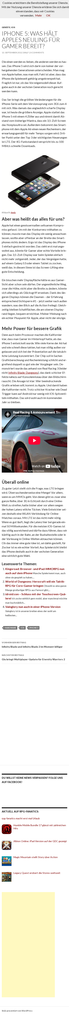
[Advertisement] (28, 944)
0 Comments (37, 52)
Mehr (38, 15)
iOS (13, 27)
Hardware (10, 628)
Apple (13, 212)
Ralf (26, 52)
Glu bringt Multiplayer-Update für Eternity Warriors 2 (33, 657)
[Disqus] (34, 716)
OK (48, 15)
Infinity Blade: (17, 372)
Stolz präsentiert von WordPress (17, 1010)
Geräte (6, 27)
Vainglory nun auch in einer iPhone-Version (33, 606)
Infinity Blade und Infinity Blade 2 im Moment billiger (32, 644)
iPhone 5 (33, 628)
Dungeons (32, 372)
